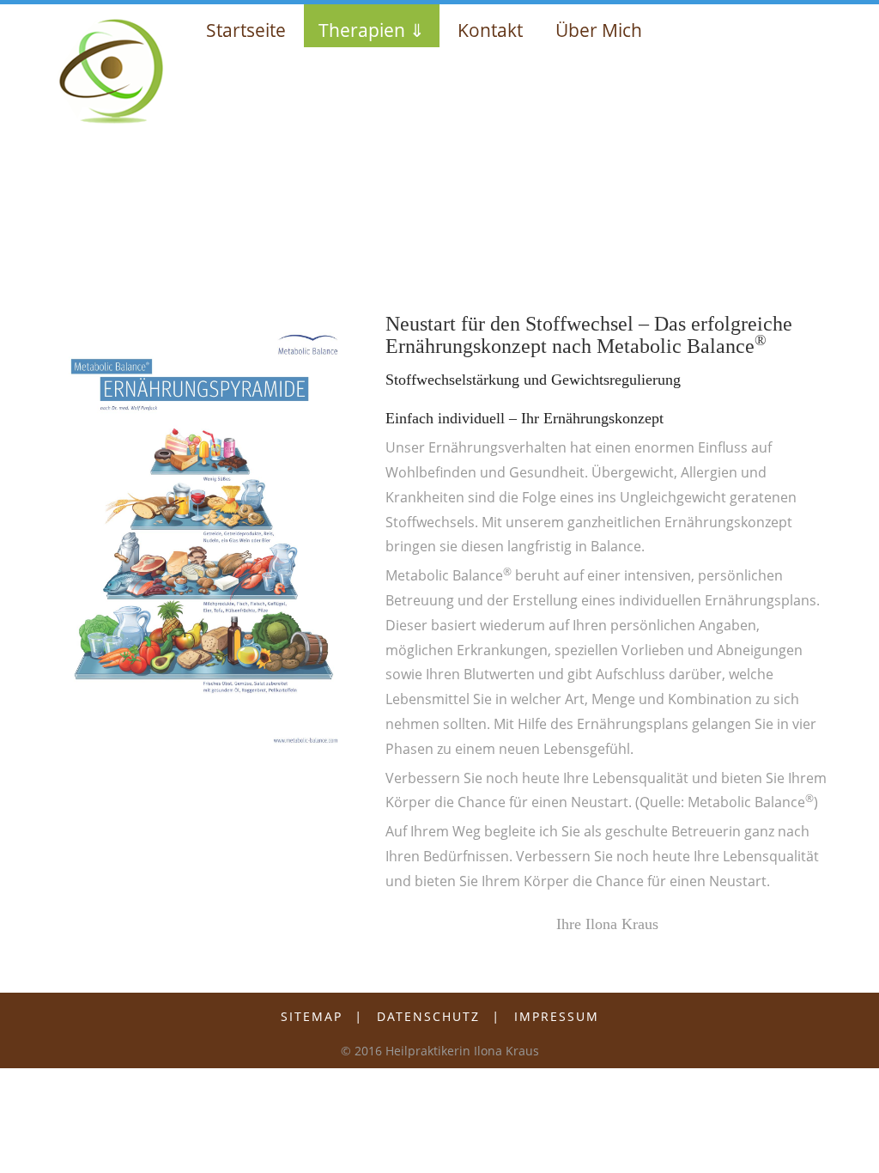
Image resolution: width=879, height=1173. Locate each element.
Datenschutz (428, 1016)
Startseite (246, 30)
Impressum (556, 1016)
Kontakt (490, 30)
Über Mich (598, 30)
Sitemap (312, 1016)
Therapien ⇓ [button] (371, 30)
